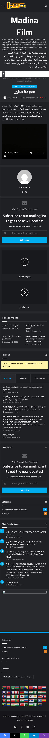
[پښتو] (4, 700)
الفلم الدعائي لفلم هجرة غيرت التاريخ (11, 338)
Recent (23, 378)
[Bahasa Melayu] (40, 696)
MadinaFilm (11, 98)
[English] (4, 692)
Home (7, 78)
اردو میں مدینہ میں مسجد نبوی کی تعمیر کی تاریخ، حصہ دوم (23, 388)
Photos (7, 514)
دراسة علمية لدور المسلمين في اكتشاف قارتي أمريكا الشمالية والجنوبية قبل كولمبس (23, 398)
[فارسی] (8, 700)
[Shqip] (8, 688)
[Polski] (13, 700)
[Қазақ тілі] (26, 696)
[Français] (13, 692)
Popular (7, 378)
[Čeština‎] (35, 688)
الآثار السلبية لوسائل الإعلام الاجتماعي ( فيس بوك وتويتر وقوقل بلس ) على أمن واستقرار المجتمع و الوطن (24, 408)
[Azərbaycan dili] (17, 688)
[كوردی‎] (35, 696)
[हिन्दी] (40, 692)
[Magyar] (44, 692)
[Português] (17, 700)
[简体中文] (31, 688)
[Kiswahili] (4, 705)
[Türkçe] (22, 705)
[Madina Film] (16, 6)
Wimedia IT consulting (24, 720)
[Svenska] (8, 705)
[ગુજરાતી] (31, 692)
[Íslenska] (4, 696)
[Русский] (26, 700)
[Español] (44, 700)
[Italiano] (17, 696)
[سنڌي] (35, 700)
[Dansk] (40, 688)
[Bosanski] (26, 688)
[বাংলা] (22, 688)
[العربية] (13, 688)
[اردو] (26, 705)
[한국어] (31, 696)
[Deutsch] (22, 692)
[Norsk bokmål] (44, 696)
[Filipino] (8, 692)
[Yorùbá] (35, 705)
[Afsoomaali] (40, 700)
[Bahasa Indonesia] (8, 696)
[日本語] (22, 696)
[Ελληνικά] (26, 692)
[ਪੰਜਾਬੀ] (22, 700)
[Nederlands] (44, 688)
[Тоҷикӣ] (13, 705)
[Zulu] (40, 705)
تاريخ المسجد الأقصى (10, 325)
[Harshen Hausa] (35, 692)
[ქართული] (17, 692)
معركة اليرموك (8, 434)
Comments (40, 378)
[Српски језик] (31, 700)
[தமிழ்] (17, 705)
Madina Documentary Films (22, 78)
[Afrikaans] (4, 688)
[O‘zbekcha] (31, 705)
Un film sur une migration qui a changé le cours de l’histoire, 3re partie (35, 339)
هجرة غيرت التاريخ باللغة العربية (35, 327)
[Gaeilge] (13, 696)
